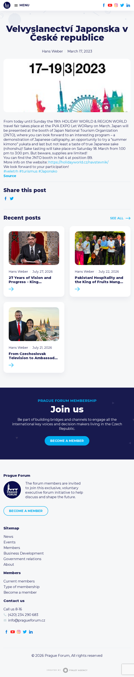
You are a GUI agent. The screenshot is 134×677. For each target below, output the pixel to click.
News (8, 536)
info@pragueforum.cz (26, 620)
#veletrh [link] (10, 171)
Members (11, 548)
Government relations (22, 559)
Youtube (110, 5)
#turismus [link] (28, 171)
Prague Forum (6, 5)
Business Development (23, 553)
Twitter (122, 5)
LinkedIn (128, 5)
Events (9, 542)
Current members (19, 581)
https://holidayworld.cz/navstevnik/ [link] (78, 162)
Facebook (104, 5)
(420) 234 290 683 (23, 615)
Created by (54, 670)
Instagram (116, 5)
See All (117, 218)
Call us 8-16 (12, 609)
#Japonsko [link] (47, 171)
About (8, 564)
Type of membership (21, 587)
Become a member (67, 441)
